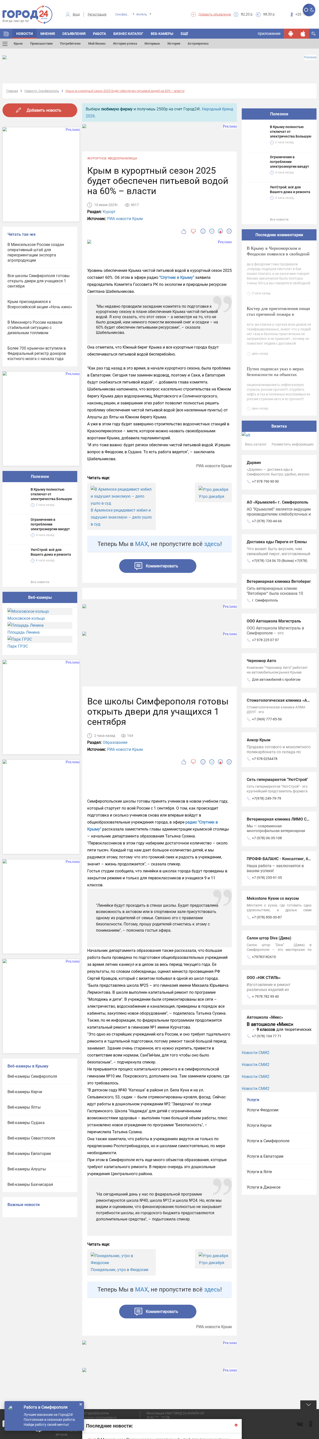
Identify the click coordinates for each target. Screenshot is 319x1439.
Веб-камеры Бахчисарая (30, 1184)
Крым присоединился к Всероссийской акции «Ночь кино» (39, 304)
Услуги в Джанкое (263, 1187)
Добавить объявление (214, 14)
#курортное (97, 158)
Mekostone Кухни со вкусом (273, 898)
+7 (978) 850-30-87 (267, 917)
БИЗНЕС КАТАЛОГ (128, 34)
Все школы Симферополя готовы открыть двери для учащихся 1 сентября (38, 281)
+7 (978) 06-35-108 (267, 838)
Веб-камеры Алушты (26, 1169)
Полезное (40, 476)
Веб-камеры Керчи (24, 1091)
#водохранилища (122, 158)
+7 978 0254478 (264, 759)
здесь (212, 543)
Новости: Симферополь (41, 91)
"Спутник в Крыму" (176, 277)
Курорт (109, 211)
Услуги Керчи (259, 1125)
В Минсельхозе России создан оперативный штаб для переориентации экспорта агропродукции (35, 252)
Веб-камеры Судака (26, 1122)
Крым (18, 43)
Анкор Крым (258, 740)
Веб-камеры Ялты (24, 1107)
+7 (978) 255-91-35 (267, 878)
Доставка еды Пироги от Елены (277, 541)
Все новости (40, 582)
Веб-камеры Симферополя (32, 1076)
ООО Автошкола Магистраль (274, 621)
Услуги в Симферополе (268, 1140)
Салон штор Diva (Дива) (269, 938)
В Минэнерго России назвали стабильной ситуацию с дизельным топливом (34, 327)
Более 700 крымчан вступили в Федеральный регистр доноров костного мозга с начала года (36, 353)
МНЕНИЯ (47, 34)
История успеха (125, 43)
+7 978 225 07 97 (265, 640)
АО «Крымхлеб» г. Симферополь (277, 502)
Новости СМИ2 (255, 1052)
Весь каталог (256, 444)
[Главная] (6, 34)
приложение (269, 33)
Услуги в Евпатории (265, 1156)
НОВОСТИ (24, 34)
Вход (76, 14)
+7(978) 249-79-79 (266, 798)
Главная (12, 91)
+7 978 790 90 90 (265, 481)
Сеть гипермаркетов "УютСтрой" (277, 779)
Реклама (310, 57)
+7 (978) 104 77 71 (266, 1036)
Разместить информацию (293, 444)
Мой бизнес (97, 43)
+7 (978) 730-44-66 (267, 521)
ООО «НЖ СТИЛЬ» (264, 977)
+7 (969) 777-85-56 (267, 719)
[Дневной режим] (306, 10)
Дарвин (254, 462)
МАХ (141, 543)
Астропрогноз (198, 43)
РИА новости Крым (125, 218)
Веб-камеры (162, 34)
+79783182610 (264, 957)
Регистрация (97, 14)
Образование (115, 742)
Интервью (152, 43)
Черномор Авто (261, 660)
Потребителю (70, 43)
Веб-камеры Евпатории (29, 1153)
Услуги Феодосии (262, 1110)
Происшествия (41, 43)
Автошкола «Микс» (265, 1017)
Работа (99, 34)
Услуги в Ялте (259, 1171)
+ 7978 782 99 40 (265, 996)
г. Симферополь (265, 600)
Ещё (184, 34)
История (173, 43)
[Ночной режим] (312, 10)
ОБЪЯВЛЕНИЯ (73, 34)
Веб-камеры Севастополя (31, 1138)
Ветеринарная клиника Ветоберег (279, 581)
